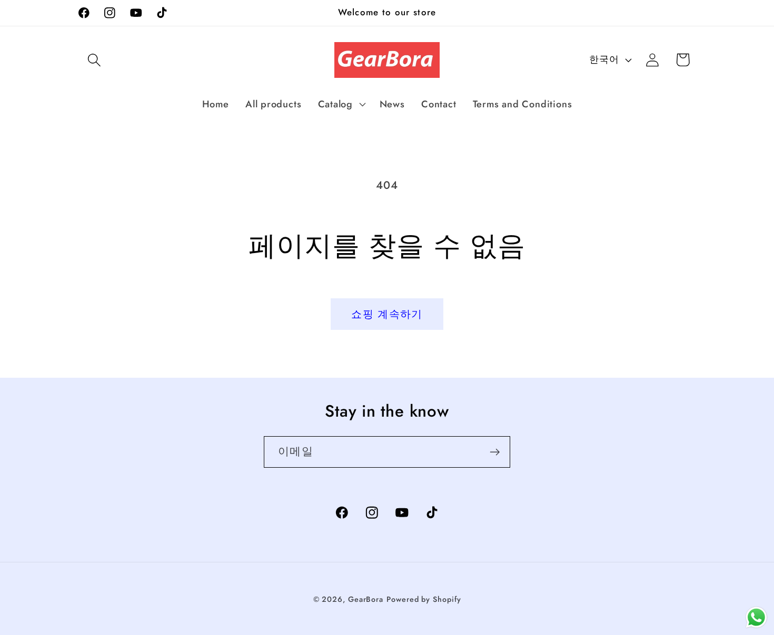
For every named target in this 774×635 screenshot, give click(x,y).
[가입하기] (495, 452)
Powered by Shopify (423, 599)
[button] (94, 60)
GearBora (365, 599)
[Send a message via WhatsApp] (756, 617)
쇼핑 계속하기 (386, 314)
